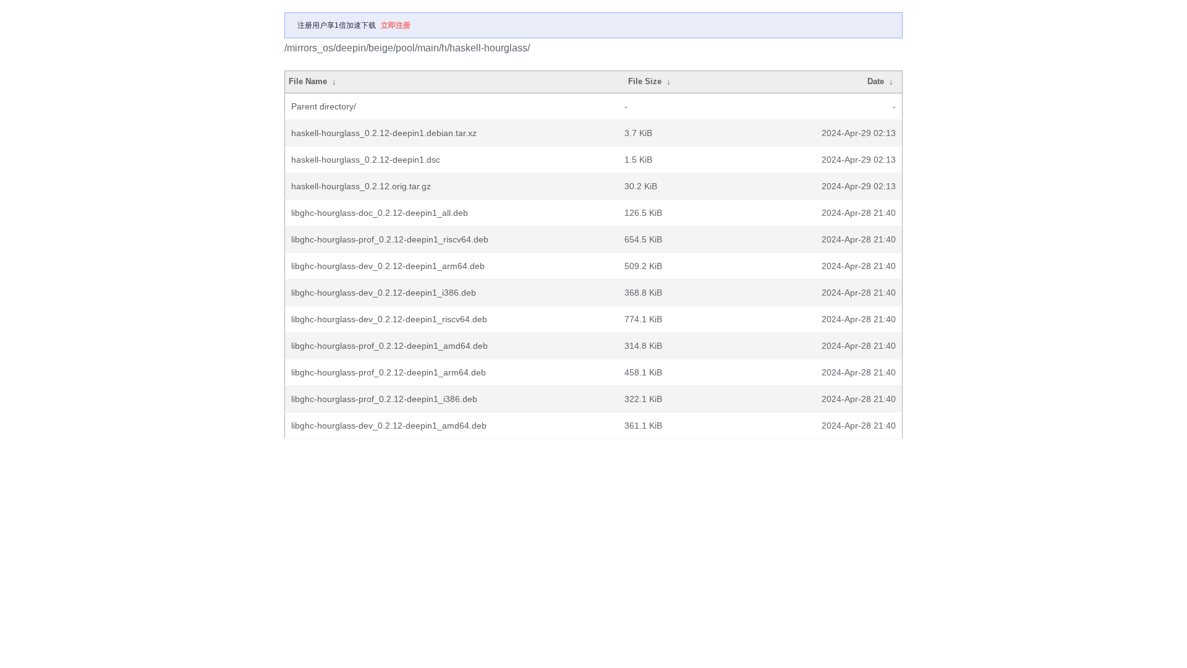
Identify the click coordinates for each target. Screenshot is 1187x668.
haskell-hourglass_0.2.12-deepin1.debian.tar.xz (384, 133)
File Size (645, 81)
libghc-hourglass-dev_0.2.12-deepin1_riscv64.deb (389, 319)
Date (875, 81)
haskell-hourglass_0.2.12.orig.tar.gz (361, 186)
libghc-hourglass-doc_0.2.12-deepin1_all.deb (379, 213)
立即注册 (396, 25)
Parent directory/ (323, 106)
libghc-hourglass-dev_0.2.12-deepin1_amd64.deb (389, 425)
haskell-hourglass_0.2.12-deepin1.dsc (365, 160)
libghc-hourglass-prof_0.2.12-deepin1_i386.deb (384, 399)
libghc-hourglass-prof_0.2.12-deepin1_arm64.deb (388, 372)
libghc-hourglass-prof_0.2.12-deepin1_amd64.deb (389, 346)
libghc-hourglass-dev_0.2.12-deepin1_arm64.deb (388, 266)
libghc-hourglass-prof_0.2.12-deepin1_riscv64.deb (389, 239)
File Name (308, 81)
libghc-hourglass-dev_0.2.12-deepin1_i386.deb (383, 293)
